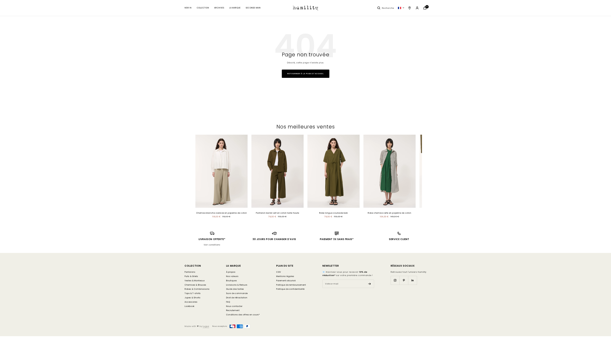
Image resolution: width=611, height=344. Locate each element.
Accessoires (191, 302)
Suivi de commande (237, 293)
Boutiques (231, 280)
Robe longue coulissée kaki (333, 213)
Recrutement (233, 310)
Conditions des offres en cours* (243, 314)
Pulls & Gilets (191, 276)
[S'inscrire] (369, 284)
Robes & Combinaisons (197, 289)
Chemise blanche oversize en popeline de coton (221, 213)
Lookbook (189, 306)
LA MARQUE (234, 7)
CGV (278, 272)
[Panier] (424, 7)
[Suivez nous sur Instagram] (395, 280)
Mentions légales (285, 276)
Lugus (206, 326)
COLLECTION (203, 7)
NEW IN (188, 7)
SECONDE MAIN (253, 7)
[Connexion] (417, 8)
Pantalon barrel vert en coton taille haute (277, 213)
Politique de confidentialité (290, 289)
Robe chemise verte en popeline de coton (389, 213)
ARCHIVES (219, 7)
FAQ (228, 302)
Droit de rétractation (236, 297)
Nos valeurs (232, 276)
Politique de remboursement (291, 285)
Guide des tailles (235, 289)
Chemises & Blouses (195, 285)
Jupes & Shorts (192, 297)
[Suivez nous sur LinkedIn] (412, 280)
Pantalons (190, 272)
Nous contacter (234, 306)
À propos (230, 272)
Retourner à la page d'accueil (305, 73)
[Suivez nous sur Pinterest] (403, 280)
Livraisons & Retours (236, 285)
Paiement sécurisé (285, 280)
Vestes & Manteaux (195, 280)
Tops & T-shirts (193, 293)
